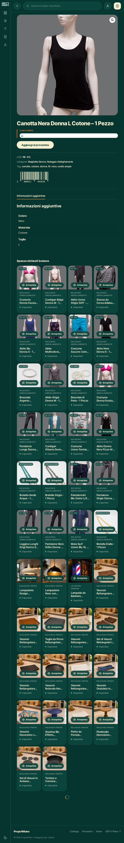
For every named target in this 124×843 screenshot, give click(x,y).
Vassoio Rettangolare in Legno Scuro (106, 592)
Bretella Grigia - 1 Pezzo (54, 497)
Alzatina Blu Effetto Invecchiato (52, 733)
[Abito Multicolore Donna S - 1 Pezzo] (54, 326)
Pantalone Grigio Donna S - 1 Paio (105, 497)
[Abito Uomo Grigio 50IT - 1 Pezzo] (80, 277)
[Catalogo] (5, 12)
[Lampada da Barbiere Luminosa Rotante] (80, 571)
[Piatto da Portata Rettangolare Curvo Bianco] (80, 712)
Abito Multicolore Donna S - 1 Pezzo (52, 350)
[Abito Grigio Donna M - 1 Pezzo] (54, 375)
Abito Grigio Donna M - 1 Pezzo (52, 399)
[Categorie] (5, 20)
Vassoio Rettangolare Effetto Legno (28, 641)
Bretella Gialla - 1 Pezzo (105, 545)
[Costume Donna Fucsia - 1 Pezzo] (29, 277)
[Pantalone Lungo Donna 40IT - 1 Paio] (29, 424)
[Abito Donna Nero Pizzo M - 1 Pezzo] (106, 424)
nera (54, 166)
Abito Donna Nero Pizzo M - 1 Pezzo (105, 448)
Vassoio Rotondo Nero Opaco (53, 687)
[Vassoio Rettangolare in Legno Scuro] (106, 571)
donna (43, 166)
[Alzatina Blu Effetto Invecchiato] (54, 712)
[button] (112, 20)
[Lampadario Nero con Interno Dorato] (54, 571)
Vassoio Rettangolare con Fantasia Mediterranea (79, 641)
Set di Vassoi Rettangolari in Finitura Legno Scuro (105, 641)
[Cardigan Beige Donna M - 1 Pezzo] (54, 277)
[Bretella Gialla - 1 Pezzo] (106, 522)
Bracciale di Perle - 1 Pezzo (79, 399)
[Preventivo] (5, 36)
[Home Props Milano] (5, 4)
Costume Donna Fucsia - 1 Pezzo (28, 301)
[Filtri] (5, 28)
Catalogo (74, 831)
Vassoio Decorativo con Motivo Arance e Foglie (29, 733)
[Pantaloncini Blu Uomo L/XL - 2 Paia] (80, 473)
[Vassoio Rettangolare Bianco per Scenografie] (80, 666)
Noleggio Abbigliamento (60, 161)
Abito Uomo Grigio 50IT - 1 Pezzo (79, 301)
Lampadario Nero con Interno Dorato (54, 592)
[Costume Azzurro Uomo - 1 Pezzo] (80, 326)
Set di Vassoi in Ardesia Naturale (29, 780)
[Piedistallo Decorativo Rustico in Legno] (106, 712)
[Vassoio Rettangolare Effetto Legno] (29, 619)
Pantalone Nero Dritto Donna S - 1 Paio (54, 545)
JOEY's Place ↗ (113, 831)
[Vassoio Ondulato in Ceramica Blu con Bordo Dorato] (106, 666)
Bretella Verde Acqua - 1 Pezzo (28, 497)
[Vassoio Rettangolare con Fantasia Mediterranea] (80, 619)
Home (99, 831)
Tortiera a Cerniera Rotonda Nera (53, 780)
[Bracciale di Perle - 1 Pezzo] (80, 375)
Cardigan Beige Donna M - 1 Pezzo (54, 301)
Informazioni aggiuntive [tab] (31, 195)
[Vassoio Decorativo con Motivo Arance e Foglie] (29, 712)
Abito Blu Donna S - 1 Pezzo (26, 350)
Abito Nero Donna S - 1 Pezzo (103, 350)
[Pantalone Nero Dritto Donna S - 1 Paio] (54, 522)
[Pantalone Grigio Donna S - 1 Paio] (106, 473)
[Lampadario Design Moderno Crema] (29, 571)
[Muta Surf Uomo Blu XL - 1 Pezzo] (80, 522)
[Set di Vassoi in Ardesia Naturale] (29, 758)
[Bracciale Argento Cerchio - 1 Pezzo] (29, 375)
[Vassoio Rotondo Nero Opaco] (54, 666)
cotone (35, 166)
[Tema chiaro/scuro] (5, 837)
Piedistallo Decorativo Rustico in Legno (103, 733)
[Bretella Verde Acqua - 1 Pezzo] (29, 473)
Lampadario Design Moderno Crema (27, 592)
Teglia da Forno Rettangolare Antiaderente (54, 641)
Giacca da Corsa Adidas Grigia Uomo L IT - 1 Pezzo (105, 301)
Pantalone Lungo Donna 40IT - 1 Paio (28, 448)
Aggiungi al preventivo (35, 145)
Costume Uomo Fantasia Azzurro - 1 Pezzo (80, 448)
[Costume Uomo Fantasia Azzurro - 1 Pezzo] (80, 424)
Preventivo (87, 831)
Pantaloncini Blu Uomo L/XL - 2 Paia (80, 497)
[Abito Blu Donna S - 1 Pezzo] (29, 326)
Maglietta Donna (37, 161)
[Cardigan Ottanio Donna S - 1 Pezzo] (54, 424)
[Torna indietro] (17, 6)
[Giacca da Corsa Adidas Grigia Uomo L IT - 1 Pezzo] (106, 277)
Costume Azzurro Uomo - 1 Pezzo (79, 350)
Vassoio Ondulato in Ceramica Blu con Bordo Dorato (104, 687)
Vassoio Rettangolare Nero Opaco (27, 687)
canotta (26, 166)
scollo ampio (65, 166)
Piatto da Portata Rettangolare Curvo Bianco (79, 733)
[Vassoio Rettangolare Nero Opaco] (29, 666)
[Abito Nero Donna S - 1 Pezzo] (106, 326)
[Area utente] (5, 44)
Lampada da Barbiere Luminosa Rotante (78, 594)
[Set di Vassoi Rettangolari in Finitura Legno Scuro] (106, 619)
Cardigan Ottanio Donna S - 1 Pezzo (54, 448)
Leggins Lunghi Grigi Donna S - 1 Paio (29, 545)
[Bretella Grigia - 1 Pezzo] (54, 473)
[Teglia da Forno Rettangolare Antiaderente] (54, 619)
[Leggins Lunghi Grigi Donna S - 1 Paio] (29, 522)
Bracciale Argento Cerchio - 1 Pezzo (26, 399)
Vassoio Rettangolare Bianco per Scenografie (78, 687)
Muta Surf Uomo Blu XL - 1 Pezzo (79, 545)
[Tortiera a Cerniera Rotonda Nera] (54, 758)
